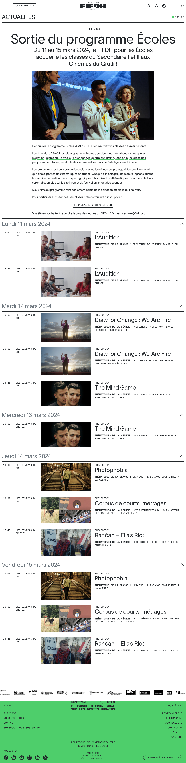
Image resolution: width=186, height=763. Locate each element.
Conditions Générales (93, 746)
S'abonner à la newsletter (163, 757)
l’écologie (121, 158)
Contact (9, 723)
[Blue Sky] (13, 757)
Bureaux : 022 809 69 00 (22, 727)
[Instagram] (29, 757)
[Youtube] (21, 757)
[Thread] (45, 757)
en (183, 5)
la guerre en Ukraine (101, 158)
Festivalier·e (172, 713)
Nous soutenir (14, 718)
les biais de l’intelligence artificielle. (114, 162)
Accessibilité (24, 5)
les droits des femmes (75, 162)
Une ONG (176, 737)
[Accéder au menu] (4, 6)
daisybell (101, 759)
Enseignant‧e (173, 718)
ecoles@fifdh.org (134, 213)
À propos (10, 713)
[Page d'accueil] (93, 5)
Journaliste (173, 723)
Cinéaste (176, 732)
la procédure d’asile (58, 158)
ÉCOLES (179, 17)
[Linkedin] (37, 757)
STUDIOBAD (99, 756)
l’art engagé (79, 158)
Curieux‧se (175, 727)
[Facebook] (6, 757)
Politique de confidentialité (93, 742)
